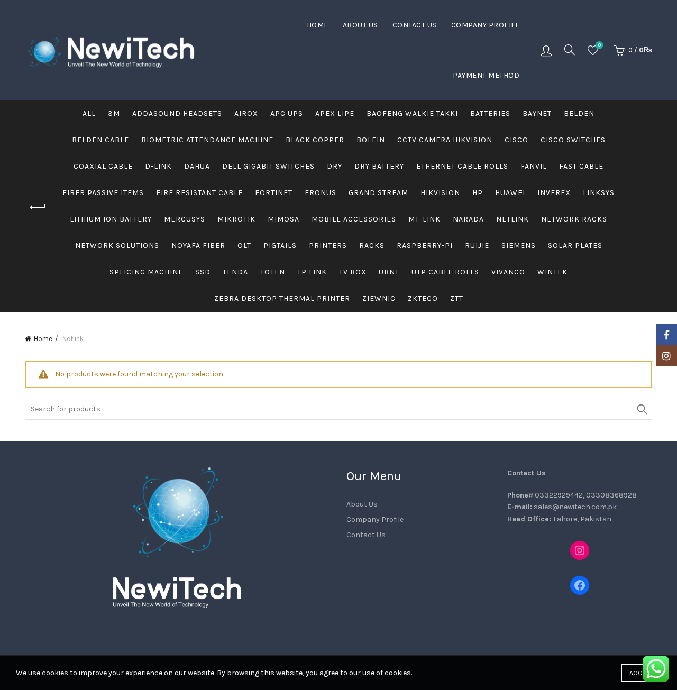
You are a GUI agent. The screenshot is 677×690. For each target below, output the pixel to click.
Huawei (510, 192)
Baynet (537, 113)
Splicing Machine (146, 272)
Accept (641, 673)
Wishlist (599, 45)
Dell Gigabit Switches (268, 166)
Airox (246, 113)
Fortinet (273, 192)
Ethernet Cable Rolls (462, 166)
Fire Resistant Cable (199, 192)
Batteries (490, 113)
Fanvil (533, 166)
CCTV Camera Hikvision (444, 139)
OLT (244, 245)
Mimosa (283, 219)
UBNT (389, 272)
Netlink (512, 219)
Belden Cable (100, 139)
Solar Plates (575, 245)
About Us (360, 25)
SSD (203, 272)
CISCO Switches (573, 139)
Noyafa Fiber (198, 245)
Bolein (370, 139)
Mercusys (184, 219)
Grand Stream (378, 192)
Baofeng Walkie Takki (412, 113)
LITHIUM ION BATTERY (111, 219)
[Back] (38, 207)
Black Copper (315, 139)
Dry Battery (379, 166)
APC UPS (286, 113)
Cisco (516, 139)
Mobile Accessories (354, 219)
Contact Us (414, 25)
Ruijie (477, 245)
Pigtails (280, 245)
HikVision (440, 192)
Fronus (320, 192)
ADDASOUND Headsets (177, 113)
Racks (372, 245)
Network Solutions (117, 245)
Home (317, 25)
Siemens (518, 245)
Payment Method (486, 75)
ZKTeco (423, 298)
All (89, 113)
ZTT (456, 298)
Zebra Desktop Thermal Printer (282, 298)
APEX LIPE (334, 113)
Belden (579, 113)
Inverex (554, 192)
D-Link (158, 166)
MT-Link (424, 219)
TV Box (353, 272)
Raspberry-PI (425, 245)
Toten (272, 272)
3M (114, 113)
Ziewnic (379, 298)
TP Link (312, 272)
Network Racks (574, 219)
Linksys (599, 192)
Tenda (235, 272)
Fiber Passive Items (103, 192)
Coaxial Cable (103, 166)
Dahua (197, 166)
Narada (468, 219)
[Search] (569, 50)
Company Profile (485, 25)
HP (477, 192)
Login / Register (546, 50)
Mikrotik (236, 219)
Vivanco (508, 272)
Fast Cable (581, 166)
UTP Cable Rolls (445, 272)
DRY (334, 166)
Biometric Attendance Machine (207, 139)
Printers (328, 245)
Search (641, 409)
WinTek (552, 272)
